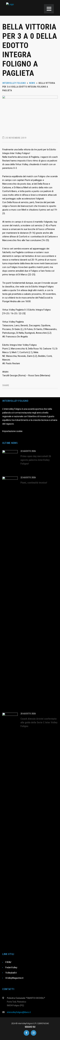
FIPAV (8, 962)
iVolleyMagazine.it (14, 978)
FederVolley (11, 967)
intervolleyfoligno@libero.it (19, 1012)
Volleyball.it (11, 972)
